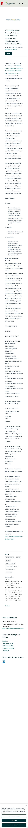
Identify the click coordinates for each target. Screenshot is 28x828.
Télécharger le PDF (7, 643)
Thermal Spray (9, 572)
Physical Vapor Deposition (12, 566)
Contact (7, 606)
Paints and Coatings (10, 563)
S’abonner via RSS (7, 646)
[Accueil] (8, 3)
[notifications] (22, 3)
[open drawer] (25, 3)
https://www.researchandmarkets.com (12, 628)
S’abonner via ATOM (8, 648)
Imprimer (5, 641)
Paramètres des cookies (14, 816)
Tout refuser (14, 820)
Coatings (8, 560)
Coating (18, 557)
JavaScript (5, 650)
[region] (14, 816)
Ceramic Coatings (10, 557)
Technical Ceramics (10, 569)
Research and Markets (11, 49)
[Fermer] (26, 806)
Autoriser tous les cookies (14, 825)
